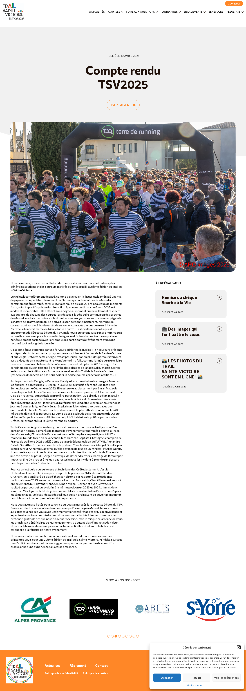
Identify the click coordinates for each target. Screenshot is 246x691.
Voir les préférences (226, 677)
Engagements (193, 11)
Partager (120, 105)
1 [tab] (108, 636)
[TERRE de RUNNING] (93, 609)
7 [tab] (130, 636)
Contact (234, 3)
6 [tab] (126, 636)
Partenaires (169, 11)
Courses (114, 11)
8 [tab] (134, 636)
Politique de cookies (95, 673)
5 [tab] (123, 636)
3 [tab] (116, 636)
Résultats (234, 11)
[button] (239, 647)
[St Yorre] (210, 609)
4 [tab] (119, 636)
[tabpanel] (35, 609)
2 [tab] (112, 636)
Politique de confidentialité (61, 673)
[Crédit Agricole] (35, 609)
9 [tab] (137, 636)
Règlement (78, 665)
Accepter (167, 677)
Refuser (196, 677)
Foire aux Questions (140, 11)
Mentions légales (195, 685)
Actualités (97, 11)
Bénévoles (216, 11)
